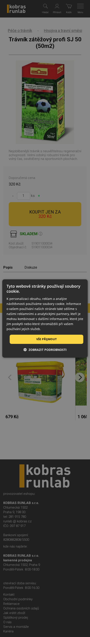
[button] (45, 349)
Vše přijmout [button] (46, 339)
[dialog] (45, 318)
